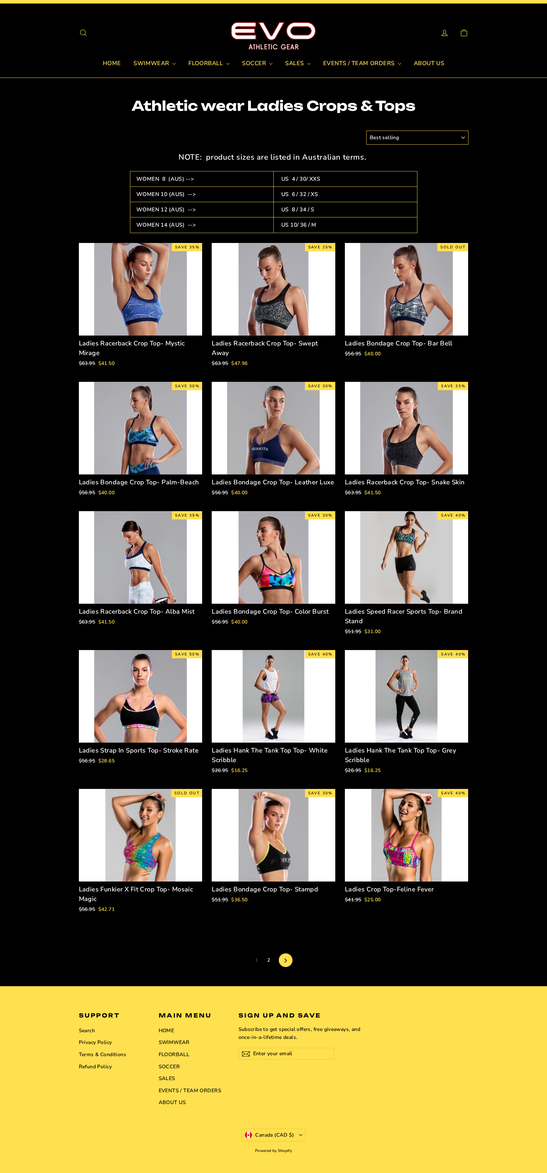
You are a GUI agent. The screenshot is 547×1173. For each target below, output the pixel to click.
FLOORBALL (206, 63)
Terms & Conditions (102, 1054)
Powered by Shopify (273, 1150)
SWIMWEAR (152, 63)
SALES (295, 63)
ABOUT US (429, 63)
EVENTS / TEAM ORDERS (359, 63)
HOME (112, 63)
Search (87, 1030)
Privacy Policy (95, 1042)
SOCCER (255, 63)
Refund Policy (95, 1066)
